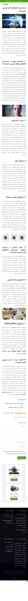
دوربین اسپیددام (9, 549)
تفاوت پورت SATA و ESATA (16, 407)
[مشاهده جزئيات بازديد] (27, 581)
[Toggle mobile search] (22, 4)
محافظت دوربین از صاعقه (21, 523)
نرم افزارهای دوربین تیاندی (20, 518)
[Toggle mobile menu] (25, 4)
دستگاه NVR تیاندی (9, 551)
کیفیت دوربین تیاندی (10, 554)
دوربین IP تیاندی (9, 546)
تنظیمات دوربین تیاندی (21, 520)
